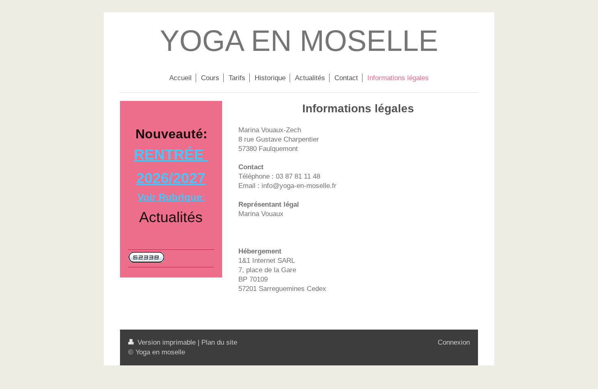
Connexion (454, 342)
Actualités (171, 217)
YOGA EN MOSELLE (299, 40)
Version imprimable (166, 342)
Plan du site (219, 342)
